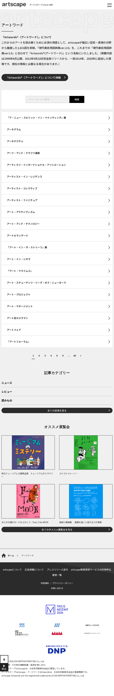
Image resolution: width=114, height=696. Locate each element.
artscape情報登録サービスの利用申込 (91, 569)
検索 (77, 99)
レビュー (6, 391)
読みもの (6, 400)
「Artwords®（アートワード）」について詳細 (33, 77)
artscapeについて (12, 569)
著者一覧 (57, 575)
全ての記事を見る (57, 410)
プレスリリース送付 (57, 569)
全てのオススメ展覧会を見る (57, 529)
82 (75, 356)
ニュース (6, 383)
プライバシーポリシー (63, 583)
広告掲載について (34, 569)
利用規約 (45, 583)
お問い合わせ (57, 588)
